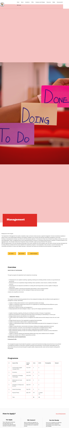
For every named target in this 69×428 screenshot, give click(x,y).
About (22, 2)
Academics (27, 2)
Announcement (60, 2)
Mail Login (19, 5)
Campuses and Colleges (40, 2)
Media (54, 2)
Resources (49, 2)
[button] (61, 413)
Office (32, 2)
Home (18, 2)
